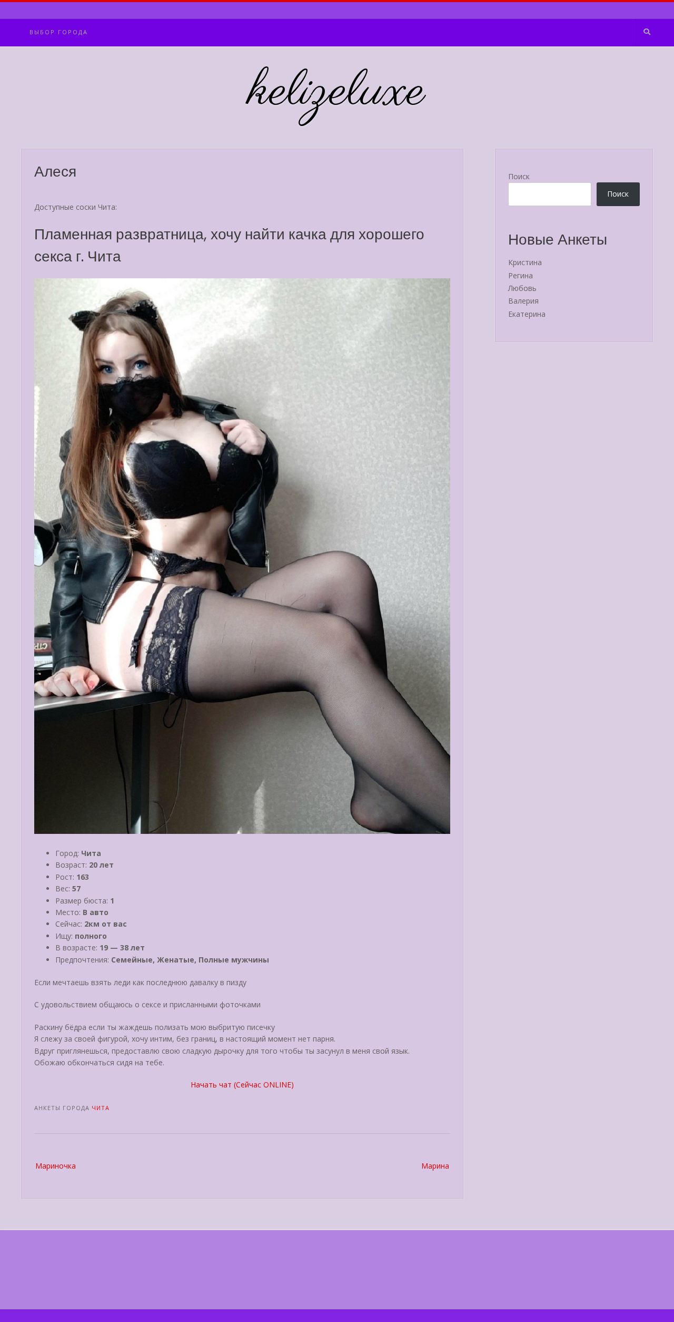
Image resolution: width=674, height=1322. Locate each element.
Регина (520, 275)
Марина (435, 1166)
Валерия (523, 301)
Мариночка (55, 1166)
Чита (101, 1108)
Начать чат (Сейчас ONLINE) (242, 1085)
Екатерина (527, 314)
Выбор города (58, 32)
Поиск (519, 176)
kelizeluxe (337, 92)
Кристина (525, 262)
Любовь (522, 288)
